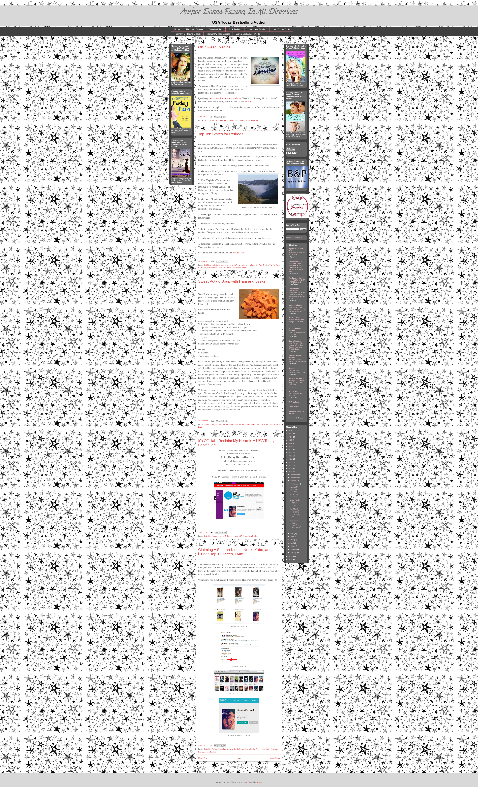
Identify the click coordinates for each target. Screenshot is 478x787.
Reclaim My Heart (231, 536)
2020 (291, 449)
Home (177, 29)
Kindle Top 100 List (257, 749)
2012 (291, 556)
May (292, 540)
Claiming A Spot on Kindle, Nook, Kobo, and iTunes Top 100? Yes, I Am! (234, 552)
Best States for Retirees (212, 265)
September (295, 484)
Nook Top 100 (211, 752)
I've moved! (292, 385)
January (294, 552)
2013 (291, 472)
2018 (291, 456)
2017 (291, 459)
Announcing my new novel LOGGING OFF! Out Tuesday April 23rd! (297, 309)
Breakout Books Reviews (295, 357)
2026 (291, 431)
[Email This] (215, 117)
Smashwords (294, 289)
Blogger (259, 782)
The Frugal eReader (296, 418)
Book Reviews (235, 29)
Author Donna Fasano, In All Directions (239, 12)
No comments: (203, 261)
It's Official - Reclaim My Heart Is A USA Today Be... (295, 513)
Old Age (259, 265)
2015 (291, 465)
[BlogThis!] (217, 117)
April (292, 543)
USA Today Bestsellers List (248, 536)
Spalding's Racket (295, 305)
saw (245, 782)
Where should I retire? (215, 267)
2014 (291, 468)
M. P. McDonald (294, 402)
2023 (291, 440)
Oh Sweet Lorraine (251, 120)
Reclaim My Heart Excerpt (218, 34)
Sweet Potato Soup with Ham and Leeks (231, 281)
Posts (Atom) (244, 766)
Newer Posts (203, 758)
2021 (291, 446)
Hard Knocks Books (281, 29)
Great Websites (215, 29)
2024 (291, 437)
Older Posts (275, 758)
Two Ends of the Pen (296, 278)
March (293, 546)
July (292, 534)
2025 (291, 434)
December (294, 474)
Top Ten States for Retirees (220, 134)
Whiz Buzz (293, 391)
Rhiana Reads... (295, 341)
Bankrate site (238, 252)
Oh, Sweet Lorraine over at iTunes (225, 98)
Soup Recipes (220, 424)
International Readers (257, 29)
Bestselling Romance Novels (214, 536)
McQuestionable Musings (295, 329)
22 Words (249, 101)
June (293, 537)
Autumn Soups (209, 424)
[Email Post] (210, 116)
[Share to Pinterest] (224, 117)
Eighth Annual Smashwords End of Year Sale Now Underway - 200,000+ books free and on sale (297, 295)
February (294, 549)
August (293, 487)
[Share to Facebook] (222, 117)
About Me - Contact (194, 29)
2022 (291, 443)
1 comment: (202, 116)
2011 (291, 560)
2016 (291, 462)
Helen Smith (293, 368)
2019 (291, 453)
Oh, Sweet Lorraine (214, 47)
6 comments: (203, 532)
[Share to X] (220, 117)
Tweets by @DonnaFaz (294, 237)
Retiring (265, 265)
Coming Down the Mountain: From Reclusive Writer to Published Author (296, 264)
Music (242, 120)
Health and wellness (248, 265)
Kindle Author (294, 407)
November (294, 478)
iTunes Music (234, 120)
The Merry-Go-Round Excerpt (187, 34)
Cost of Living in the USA (230, 265)
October (294, 481)
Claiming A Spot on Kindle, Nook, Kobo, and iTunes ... (295, 525)
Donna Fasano (244, 749)
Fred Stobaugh (209, 120)
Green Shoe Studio (221, 120)
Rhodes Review (294, 318)
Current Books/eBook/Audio (248, 34)
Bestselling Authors (210, 749)
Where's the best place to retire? (235, 267)
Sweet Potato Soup (248, 424)
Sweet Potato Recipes (233, 424)
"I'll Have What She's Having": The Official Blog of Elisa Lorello (296, 381)
